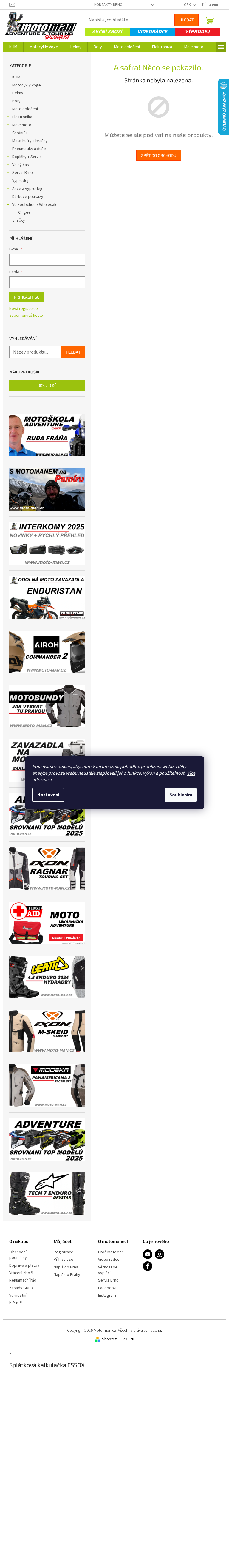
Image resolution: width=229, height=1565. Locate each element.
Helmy (17, 93)
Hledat (186, 19)
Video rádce (109, 1260)
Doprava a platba (24, 1265)
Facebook (107, 1288)
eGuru (128, 1339)
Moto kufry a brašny (30, 141)
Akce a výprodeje (28, 189)
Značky (18, 220)
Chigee (24, 212)
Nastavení (48, 795)
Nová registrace (23, 309)
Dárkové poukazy (27, 197)
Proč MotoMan (111, 1252)
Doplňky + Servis (27, 157)
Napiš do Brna (66, 1267)
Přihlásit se (26, 297)
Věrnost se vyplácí (107, 1270)
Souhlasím (180, 795)
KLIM (16, 77)
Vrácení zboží (21, 1273)
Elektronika (22, 117)
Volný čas (20, 165)
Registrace (63, 1252)
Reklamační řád (22, 1280)
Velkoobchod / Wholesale (35, 205)
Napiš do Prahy (67, 1275)
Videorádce (152, 31)
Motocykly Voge (26, 85)
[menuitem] (13, 47)
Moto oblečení (25, 109)
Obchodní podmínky (18, 1255)
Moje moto (21, 125)
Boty (16, 101)
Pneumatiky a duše (29, 149)
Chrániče (20, 133)
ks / (47, 385)
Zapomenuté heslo (26, 316)
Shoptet (109, 1339)
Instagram (107, 1295)
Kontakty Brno (108, 4)
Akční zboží (107, 31)
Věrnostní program (17, 1298)
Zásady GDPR (21, 1288)
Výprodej (197, 31)
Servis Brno (22, 173)
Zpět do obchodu (158, 155)
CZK (188, 4)
